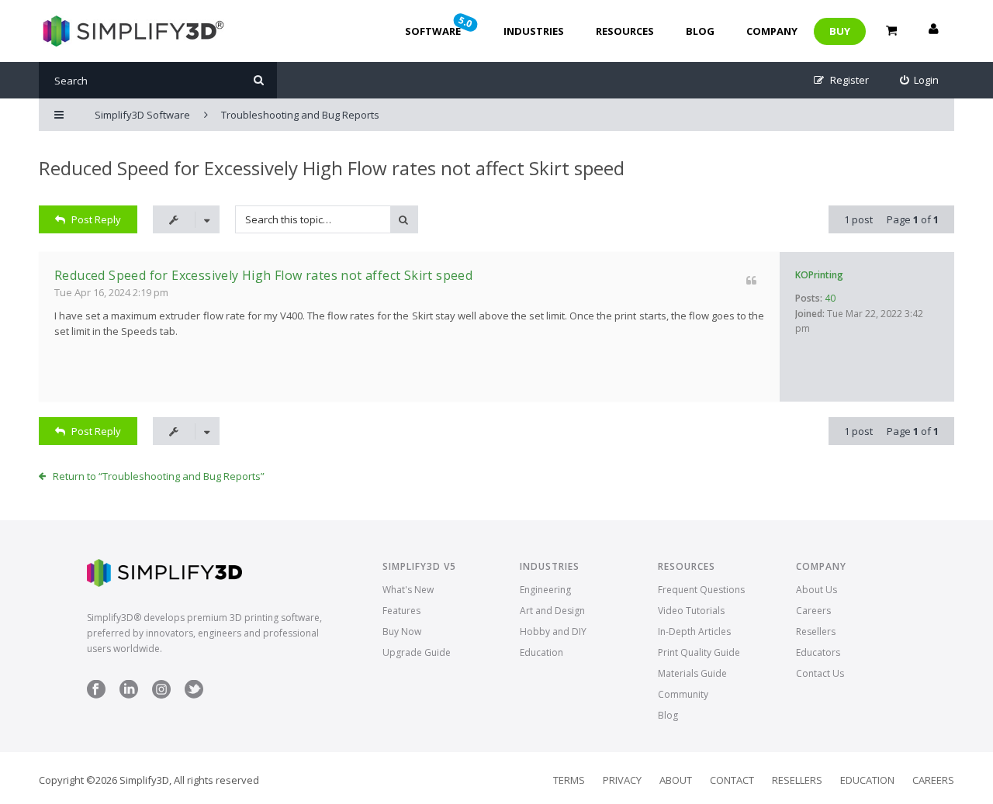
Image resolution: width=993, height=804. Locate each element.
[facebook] (96, 695)
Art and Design (552, 610)
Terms (569, 780)
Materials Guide (692, 673)
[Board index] (131, 31)
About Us (816, 589)
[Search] (258, 80)
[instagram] (161, 695)
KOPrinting (819, 274)
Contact (732, 780)
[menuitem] (919, 80)
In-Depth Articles (694, 631)
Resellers (816, 631)
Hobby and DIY (553, 631)
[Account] (933, 31)
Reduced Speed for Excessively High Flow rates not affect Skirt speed (332, 168)
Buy (839, 31)
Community (683, 694)
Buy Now (401, 631)
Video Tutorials (691, 610)
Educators (818, 652)
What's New (408, 589)
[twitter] (194, 695)
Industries (533, 31)
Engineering (545, 589)
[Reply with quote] (751, 280)
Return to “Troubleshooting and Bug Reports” (159, 476)
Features (401, 610)
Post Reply (96, 219)
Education (541, 652)
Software (440, 25)
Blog (700, 31)
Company (772, 31)
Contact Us (820, 673)
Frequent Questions (701, 589)
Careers (813, 610)
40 (830, 298)
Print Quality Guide (699, 652)
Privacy (622, 780)
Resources (625, 31)
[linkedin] (128, 695)
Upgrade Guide (416, 652)
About (675, 780)
